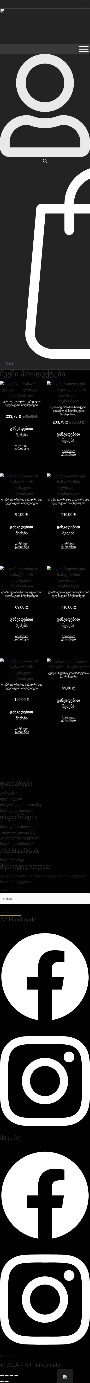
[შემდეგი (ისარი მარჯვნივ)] (7, 1381)
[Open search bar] (45, 161)
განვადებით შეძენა (21, 431)
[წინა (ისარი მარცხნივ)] (2, 1381)
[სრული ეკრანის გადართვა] (7, 1375)
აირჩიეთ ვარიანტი (21, 447)
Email (4, 890)
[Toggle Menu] (84, 49)
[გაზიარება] (11, 1375)
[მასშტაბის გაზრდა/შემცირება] (2, 1375)
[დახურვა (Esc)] (16, 1375)
